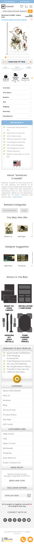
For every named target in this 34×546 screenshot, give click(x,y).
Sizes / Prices (9, 443)
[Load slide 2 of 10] (8, 57)
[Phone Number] (23, 539)
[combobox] (17, 11)
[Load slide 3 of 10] (11, 57)
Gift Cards (8, 424)
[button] (26, 6)
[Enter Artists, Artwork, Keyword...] (30, 11)
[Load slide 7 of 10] (21, 57)
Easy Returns (8, 116)
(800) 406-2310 (17, 481)
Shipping (6, 106)
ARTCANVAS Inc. (18, 532)
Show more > (17, 197)
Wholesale (8, 448)
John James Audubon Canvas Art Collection (14, 19)
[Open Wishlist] (21, 6)
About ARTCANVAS (12, 391)
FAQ (4, 102)
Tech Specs (7, 92)
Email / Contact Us (12, 463)
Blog (5, 405)
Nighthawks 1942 (8, 266)
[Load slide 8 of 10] (23, 57)
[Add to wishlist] (32, 19)
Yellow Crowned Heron (8, 236)
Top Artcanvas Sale (17, 1)
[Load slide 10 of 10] (28, 57)
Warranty (6, 111)
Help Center (8, 434)
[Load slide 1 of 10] (6, 57)
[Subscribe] (29, 495)
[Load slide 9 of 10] (26, 57)
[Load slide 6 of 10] (18, 57)
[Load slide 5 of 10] (16, 57)
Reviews (6, 97)
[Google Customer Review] (7, 539)
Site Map (7, 419)
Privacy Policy (9, 415)
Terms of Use (9, 410)
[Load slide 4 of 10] (13, 57)
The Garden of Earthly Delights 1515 (22, 266)
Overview (6, 88)
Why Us (6, 395)
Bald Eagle (21, 236)
